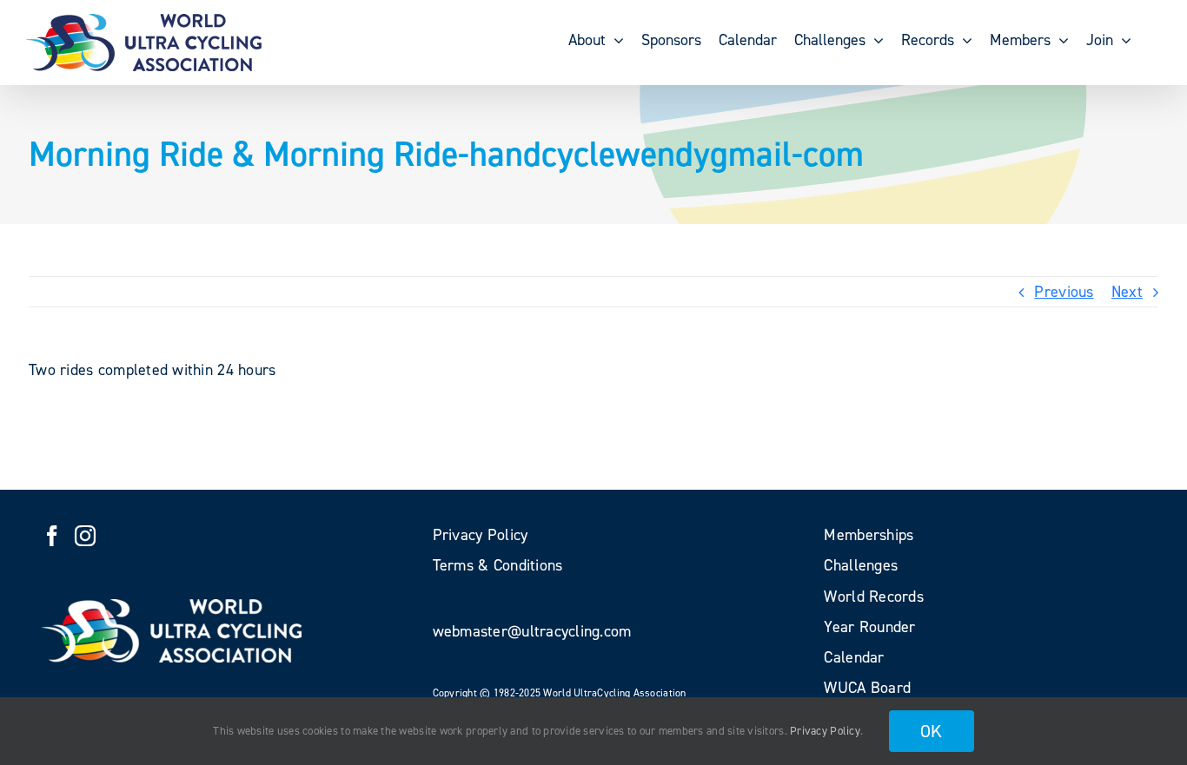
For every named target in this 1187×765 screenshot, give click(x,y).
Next (1127, 291)
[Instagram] (85, 535)
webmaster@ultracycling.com (532, 631)
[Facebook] (52, 535)
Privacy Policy (825, 730)
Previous (1063, 291)
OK (931, 731)
